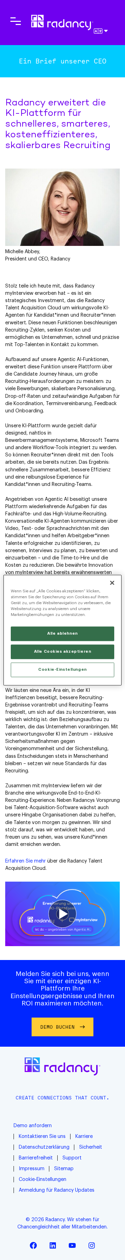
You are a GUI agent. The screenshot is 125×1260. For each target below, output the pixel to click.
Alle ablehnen (62, 633)
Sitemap (64, 1168)
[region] (62, 630)
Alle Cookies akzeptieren (62, 651)
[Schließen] (112, 582)
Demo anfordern (33, 1125)
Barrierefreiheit (36, 1158)
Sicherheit (90, 1147)
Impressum (31, 1168)
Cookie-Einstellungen (42, 1179)
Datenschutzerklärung (44, 1147)
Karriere (84, 1136)
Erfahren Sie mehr (25, 861)
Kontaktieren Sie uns (42, 1136)
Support (72, 1158)
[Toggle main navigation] (15, 21)
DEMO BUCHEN (57, 1026)
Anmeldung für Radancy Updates (56, 1190)
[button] (62, 914)
